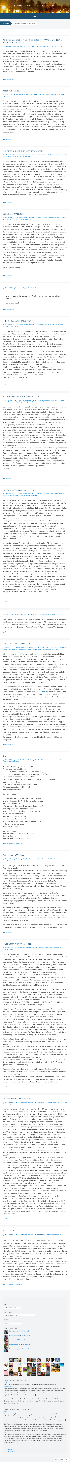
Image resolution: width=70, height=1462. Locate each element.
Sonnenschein (59, 760)
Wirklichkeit (6, 96)
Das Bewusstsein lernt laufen (18, 490)
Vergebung (27, 219)
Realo (38, 1102)
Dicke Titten (24, 647)
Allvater (39, 494)
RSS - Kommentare (10, 1451)
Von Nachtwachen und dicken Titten (35, 6)
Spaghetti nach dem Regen (17, 644)
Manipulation (22, 402)
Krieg (16, 402)
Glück (42, 760)
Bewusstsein (41, 217)
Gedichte (37, 760)
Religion (11, 326)
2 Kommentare (9, 275)
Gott (43, 94)
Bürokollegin (40, 647)
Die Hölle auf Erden (13, 214)
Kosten (59, 947)
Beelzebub (48, 325)
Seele (17, 219)
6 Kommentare (9, 385)
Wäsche (5, 1236)
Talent (5, 1382)
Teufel (53, 46)
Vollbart (38, 649)
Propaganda (13, 495)
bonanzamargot (14, 1331)
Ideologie (63, 217)
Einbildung (38, 94)
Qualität (29, 402)
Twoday (9, 861)
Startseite (5, 23)
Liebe (65, 155)
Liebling (6, 1396)
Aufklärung (45, 494)
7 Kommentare (9, 602)
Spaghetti (17, 649)
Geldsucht (41, 947)
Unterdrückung (32, 495)
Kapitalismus (53, 947)
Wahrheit (13, 1104)
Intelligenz (56, 155)
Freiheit (56, 647)
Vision (33, 649)
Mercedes (57, 859)
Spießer (40, 402)
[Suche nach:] (13, 1323)
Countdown (29, 859)
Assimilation (38, 400)
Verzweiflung (6, 1104)
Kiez (52, 859)
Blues (38, 1234)
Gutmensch (11, 402)
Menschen (6, 156)
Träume (31, 647)
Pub (12, 649)
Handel (47, 947)
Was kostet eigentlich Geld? (18, 944)
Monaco (63, 859)
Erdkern (43, 1234)
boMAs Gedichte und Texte (27, 46)
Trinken (64, 1102)
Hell (49, 859)
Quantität (35, 402)
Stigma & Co (26, 1331)
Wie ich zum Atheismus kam (17, 321)
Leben (47, 94)
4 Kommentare (9, 202)
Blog (24, 859)
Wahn (53, 614)
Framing (5, 402)
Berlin (19, 647)
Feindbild (61, 400)
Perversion (6, 949)
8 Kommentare (9, 478)
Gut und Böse (59, 325)
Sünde (9, 219)
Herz (51, 155)
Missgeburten (7, 649)
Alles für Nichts (11, 91)
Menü (35, 16)
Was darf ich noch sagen (9, 1386)
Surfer (6, 756)
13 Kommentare (9, 79)
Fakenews (50, 400)
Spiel (42, 1102)
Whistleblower (44, 288)
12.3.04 (5, 1422)
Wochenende (55, 649)
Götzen (51, 494)
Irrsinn (61, 155)
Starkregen (23, 649)
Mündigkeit (6, 495)
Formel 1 (40, 859)
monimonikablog (14, 1344)
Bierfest (47, 647)
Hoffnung (47, 760)
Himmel (51, 1234)
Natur (39, 614)
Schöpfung (52, 94)
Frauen (46, 859)
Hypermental (62, 647)
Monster (11, 156)
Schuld (13, 219)
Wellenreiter (15, 762)
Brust (51, 647)
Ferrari (35, 859)
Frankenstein (42, 155)
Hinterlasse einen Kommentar (13, 843)
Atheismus (41, 325)
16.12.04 (5, 1411)
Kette (55, 1234)
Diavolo (44, 400)
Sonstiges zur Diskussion (24, 400)
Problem (44, 614)
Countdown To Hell (13, 855)
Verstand (21, 156)
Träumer (59, 1102)
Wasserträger (59, 46)
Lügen (4, 219)
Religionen (20, 495)
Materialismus (61, 494)
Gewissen (53, 217)
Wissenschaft (29, 156)
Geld (36, 947)
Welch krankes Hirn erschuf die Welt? (23, 151)
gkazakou (12, 1340)
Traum (62, 94)
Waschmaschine (46, 649)
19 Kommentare (9, 309)
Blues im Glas (9, 1230)
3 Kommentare (9, 139)
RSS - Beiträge (9, 1449)
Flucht (48, 217)
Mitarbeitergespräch (44, 46)
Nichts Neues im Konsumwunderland (22, 396)
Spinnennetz (48, 1102)
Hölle (58, 217)
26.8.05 (5, 1432)
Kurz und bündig (20, 288)
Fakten (56, 400)
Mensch (35, 614)
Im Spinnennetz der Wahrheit (18, 1098)
